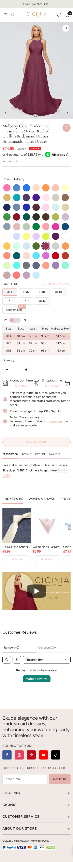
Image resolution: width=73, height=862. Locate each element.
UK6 (26, 292)
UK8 (42, 292)
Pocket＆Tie (12, 499)
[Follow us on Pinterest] (31, 755)
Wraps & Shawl (42, 499)
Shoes (65, 499)
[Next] (67, 113)
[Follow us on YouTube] (43, 755)
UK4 (10, 292)
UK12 (9, 301)
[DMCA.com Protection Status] (50, 847)
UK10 (58, 292)
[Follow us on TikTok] (55, 755)
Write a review (36, 679)
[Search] (13, 15)
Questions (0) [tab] (47, 647)
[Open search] (6, 659)
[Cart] (67, 15)
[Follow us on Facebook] (7, 755)
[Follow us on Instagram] (19, 755)
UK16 (42, 301)
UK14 (26, 301)
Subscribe (60, 779)
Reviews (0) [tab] (11, 647)
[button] (36, 591)
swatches (55, 421)
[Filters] (17, 659)
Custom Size (15, 309)
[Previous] (6, 113)
